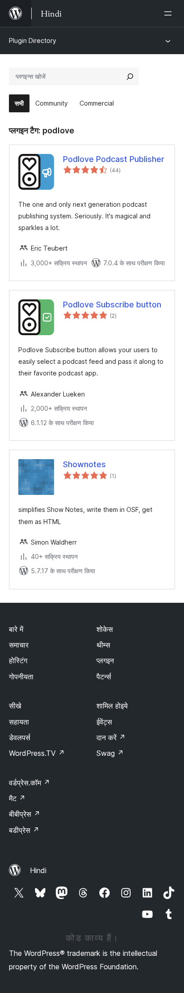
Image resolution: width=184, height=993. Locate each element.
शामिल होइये (112, 705)
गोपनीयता (21, 676)
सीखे (15, 705)
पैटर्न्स (103, 676)
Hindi (38, 870)
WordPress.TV (37, 753)
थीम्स (103, 644)
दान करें (110, 737)
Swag (110, 753)
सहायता (19, 721)
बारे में (16, 629)
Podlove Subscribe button (112, 304)
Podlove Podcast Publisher (113, 159)
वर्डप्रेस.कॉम (29, 782)
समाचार (19, 644)
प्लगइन (105, 660)
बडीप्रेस (24, 830)
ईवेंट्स (104, 721)
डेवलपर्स (19, 737)
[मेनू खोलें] (169, 13)
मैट (17, 798)
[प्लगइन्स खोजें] (130, 76)
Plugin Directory (32, 40)
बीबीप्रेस (24, 814)
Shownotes (84, 464)
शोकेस (104, 629)
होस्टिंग (18, 660)
